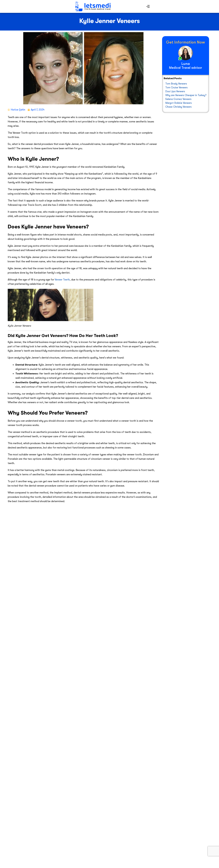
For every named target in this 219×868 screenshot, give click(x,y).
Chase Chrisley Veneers (178, 106)
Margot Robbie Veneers (178, 103)
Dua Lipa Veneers (175, 91)
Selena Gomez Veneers (178, 99)
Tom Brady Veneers (176, 83)
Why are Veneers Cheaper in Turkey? (185, 95)
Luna (185, 64)
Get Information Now (185, 42)
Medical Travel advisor (185, 67)
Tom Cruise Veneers (176, 87)
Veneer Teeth (62, 279)
